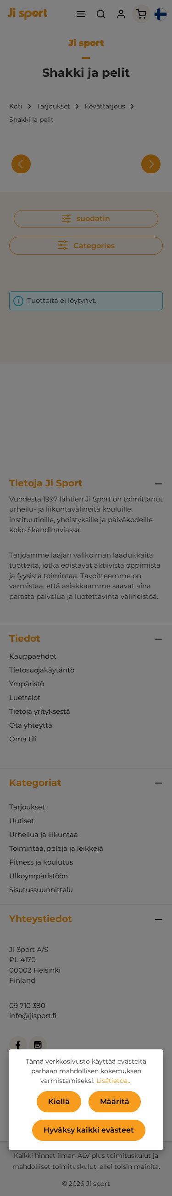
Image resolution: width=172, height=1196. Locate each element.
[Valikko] (81, 14)
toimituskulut (129, 1155)
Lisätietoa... (114, 1080)
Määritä (114, 1101)
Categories (93, 245)
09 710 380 (27, 1005)
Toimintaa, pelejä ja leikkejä (56, 848)
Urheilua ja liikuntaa (43, 834)
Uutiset (21, 820)
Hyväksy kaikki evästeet (89, 1130)
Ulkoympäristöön (38, 875)
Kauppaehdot (32, 656)
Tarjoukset (27, 807)
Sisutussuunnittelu (41, 889)
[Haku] (101, 14)
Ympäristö (26, 683)
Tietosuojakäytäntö (41, 670)
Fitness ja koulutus (41, 862)
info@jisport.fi (32, 1015)
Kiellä (59, 1101)
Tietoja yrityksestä (39, 711)
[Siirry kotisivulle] (27, 14)
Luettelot (24, 697)
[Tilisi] (121, 14)
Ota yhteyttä (30, 725)
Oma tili (23, 739)
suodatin (92, 218)
